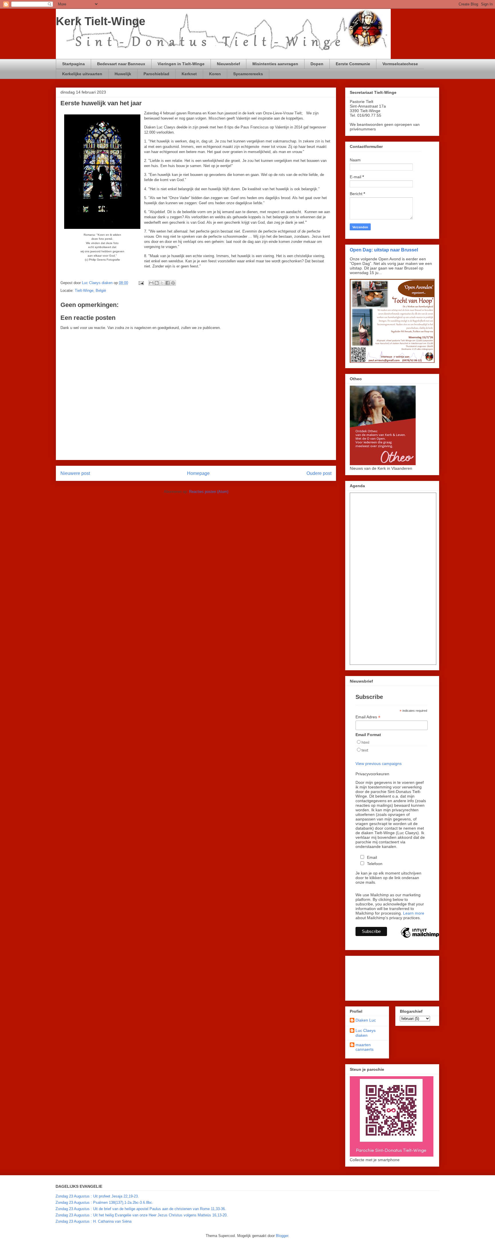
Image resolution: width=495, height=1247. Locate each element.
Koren (215, 74)
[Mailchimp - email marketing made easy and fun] (419, 937)
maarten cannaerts (364, 1047)
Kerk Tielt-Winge (100, 21)
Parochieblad (156, 74)
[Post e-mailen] (141, 283)
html (365, 742)
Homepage (198, 473)
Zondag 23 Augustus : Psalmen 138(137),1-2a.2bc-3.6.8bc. (104, 1202)
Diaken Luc (365, 1020)
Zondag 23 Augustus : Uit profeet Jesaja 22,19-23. (97, 1196)
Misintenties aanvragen (275, 64)
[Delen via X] (162, 283)
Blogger (282, 1236)
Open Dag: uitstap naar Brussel (384, 249)
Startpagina (73, 64)
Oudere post (319, 473)
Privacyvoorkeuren (372, 774)
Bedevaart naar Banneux (121, 64)
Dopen (317, 64)
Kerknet (189, 74)
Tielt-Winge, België (90, 290)
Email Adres (367, 717)
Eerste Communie (353, 64)
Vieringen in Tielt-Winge (181, 64)
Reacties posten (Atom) (208, 491)
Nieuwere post (75, 473)
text (365, 750)
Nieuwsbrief (228, 64)
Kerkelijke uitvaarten (82, 74)
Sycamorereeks (248, 74)
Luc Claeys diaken (365, 1033)
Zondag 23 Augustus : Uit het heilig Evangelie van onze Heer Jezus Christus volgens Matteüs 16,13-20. (142, 1215)
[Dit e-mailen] (151, 283)
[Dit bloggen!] (157, 283)
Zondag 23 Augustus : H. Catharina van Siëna (93, 1221)
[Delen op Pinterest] (173, 283)
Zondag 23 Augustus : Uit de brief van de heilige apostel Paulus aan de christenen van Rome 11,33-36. (141, 1209)
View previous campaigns (378, 763)
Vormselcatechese (400, 64)
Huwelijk (123, 74)
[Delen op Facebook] (167, 283)
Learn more (413, 913)
